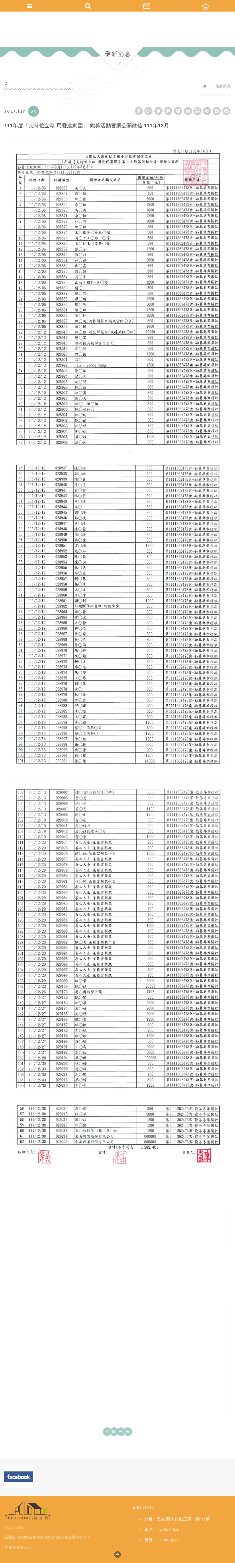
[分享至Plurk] (168, 111)
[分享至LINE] (178, 111)
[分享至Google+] (148, 111)
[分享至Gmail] (226, 111)
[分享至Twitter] (158, 111)
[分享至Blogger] (216, 111)
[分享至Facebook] (138, 111)
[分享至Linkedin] (188, 111)
